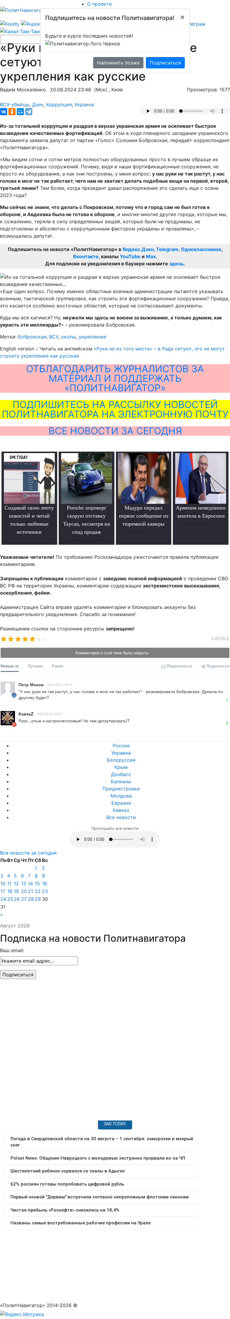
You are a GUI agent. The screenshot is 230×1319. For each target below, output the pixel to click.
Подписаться (165, 63)
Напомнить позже (118, 63)
